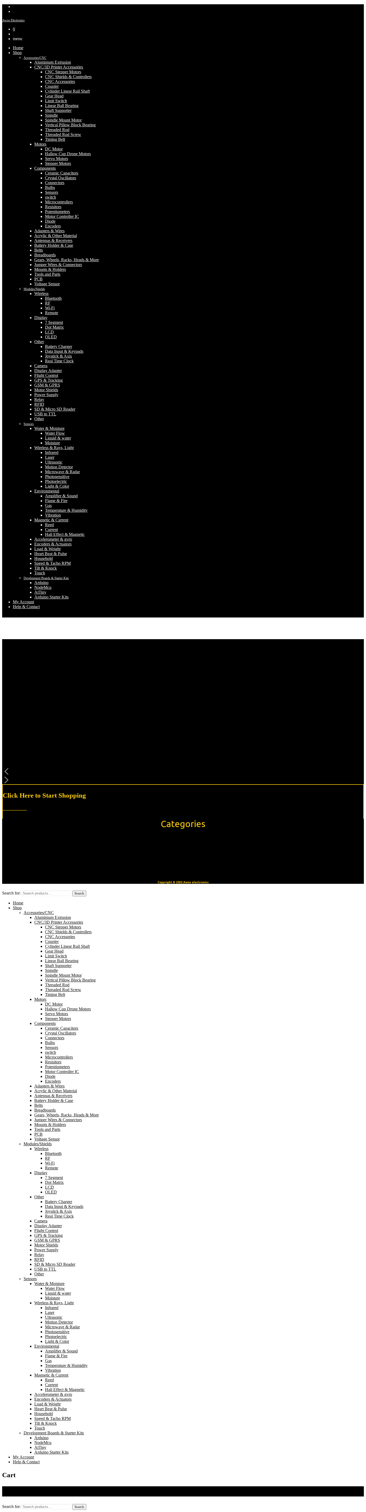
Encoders (53, 226)
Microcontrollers (59, 202)
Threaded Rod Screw (63, 134)
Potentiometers (57, 211)
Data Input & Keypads (64, 351)
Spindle (51, 115)
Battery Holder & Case (53, 245)
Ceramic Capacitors (61, 173)
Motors (40, 144)
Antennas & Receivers (53, 240)
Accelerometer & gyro (53, 539)
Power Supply (46, 394)
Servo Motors (56, 158)
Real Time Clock (59, 361)
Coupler (52, 86)
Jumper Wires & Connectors (58, 264)
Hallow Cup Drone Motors (68, 153)
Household (43, 558)
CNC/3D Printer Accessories (58, 67)
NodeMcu (42, 587)
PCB (38, 279)
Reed (49, 524)
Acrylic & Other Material (55, 235)
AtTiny (40, 592)
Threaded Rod (57, 129)
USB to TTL (45, 414)
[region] (183, 711)
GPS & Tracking (48, 380)
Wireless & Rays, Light (54, 447)
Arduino (41, 582)
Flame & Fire (56, 500)
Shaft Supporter (58, 110)
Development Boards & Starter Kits (46, 578)
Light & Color (57, 486)
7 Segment (54, 322)
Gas (48, 505)
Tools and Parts (47, 274)
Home (18, 48)
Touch (39, 573)
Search (79, 893)
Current (51, 529)
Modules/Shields (34, 289)
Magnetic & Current (51, 520)
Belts (38, 250)
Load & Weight (47, 549)
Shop (17, 52)
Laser (49, 457)
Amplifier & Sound (61, 496)
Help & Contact (26, 606)
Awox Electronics (13, 20)
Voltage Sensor (47, 284)
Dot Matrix (54, 327)
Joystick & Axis (58, 356)
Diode (50, 221)
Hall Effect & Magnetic (65, 534)
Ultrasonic (53, 462)
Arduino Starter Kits (51, 597)
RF (47, 303)
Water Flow (55, 433)
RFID (39, 404)
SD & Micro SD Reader (54, 409)
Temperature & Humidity (66, 510)
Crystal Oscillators (60, 178)
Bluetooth (53, 298)
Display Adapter (48, 370)
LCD (49, 332)
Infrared (51, 452)
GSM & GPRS (47, 385)
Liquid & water (58, 438)
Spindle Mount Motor (63, 120)
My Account (23, 602)
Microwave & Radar (62, 471)
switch (50, 197)
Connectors (54, 182)
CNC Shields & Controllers (68, 76)
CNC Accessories (60, 81)
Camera (40, 365)
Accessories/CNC (35, 58)
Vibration (53, 515)
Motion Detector (59, 467)
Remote (51, 312)
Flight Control (46, 375)
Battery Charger (58, 346)
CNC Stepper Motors (63, 72)
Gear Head (54, 96)
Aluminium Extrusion (52, 62)
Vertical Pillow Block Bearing (70, 125)
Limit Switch (56, 100)
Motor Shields (46, 390)
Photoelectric (56, 481)
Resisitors (53, 206)
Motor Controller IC (62, 216)
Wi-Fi (50, 308)
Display (40, 317)
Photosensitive (57, 476)
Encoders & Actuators (53, 544)
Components (45, 168)
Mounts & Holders (50, 269)
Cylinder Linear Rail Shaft (67, 91)
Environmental (46, 491)
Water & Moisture (49, 428)
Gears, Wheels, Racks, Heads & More (66, 259)
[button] (183, 771)
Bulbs (50, 187)
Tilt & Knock (45, 568)
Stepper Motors (58, 163)
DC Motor (54, 149)
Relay (39, 399)
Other (39, 341)
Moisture (52, 443)
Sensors (51, 192)
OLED (51, 337)
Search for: (11, 893)
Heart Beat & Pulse (50, 553)
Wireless (41, 293)
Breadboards (45, 255)
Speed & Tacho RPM (52, 563)
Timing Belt (55, 139)
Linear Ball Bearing (62, 105)
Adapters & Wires (49, 231)
